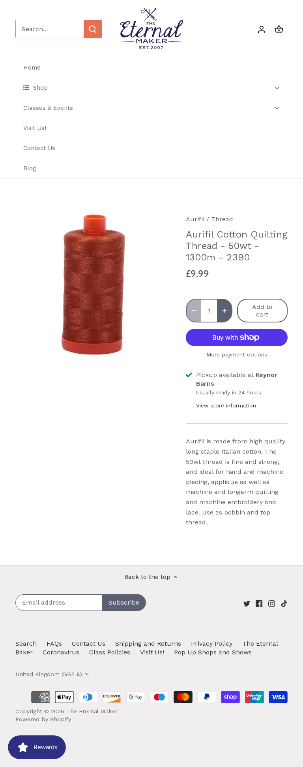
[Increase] (224, 310)
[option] (93, 284)
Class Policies (109, 652)
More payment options (236, 355)
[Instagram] (271, 603)
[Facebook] (259, 603)
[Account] (261, 29)
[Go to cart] (279, 29)
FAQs (54, 643)
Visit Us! (152, 652)
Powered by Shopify (43, 719)
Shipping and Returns (148, 643)
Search (26, 643)
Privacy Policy (211, 643)
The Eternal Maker (92, 711)
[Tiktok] (284, 603)
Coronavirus (61, 652)
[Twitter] (246, 603)
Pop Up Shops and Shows (213, 652)
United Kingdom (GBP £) (48, 674)
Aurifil (195, 219)
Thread (222, 219)
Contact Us (88, 643)
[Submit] (93, 29)
